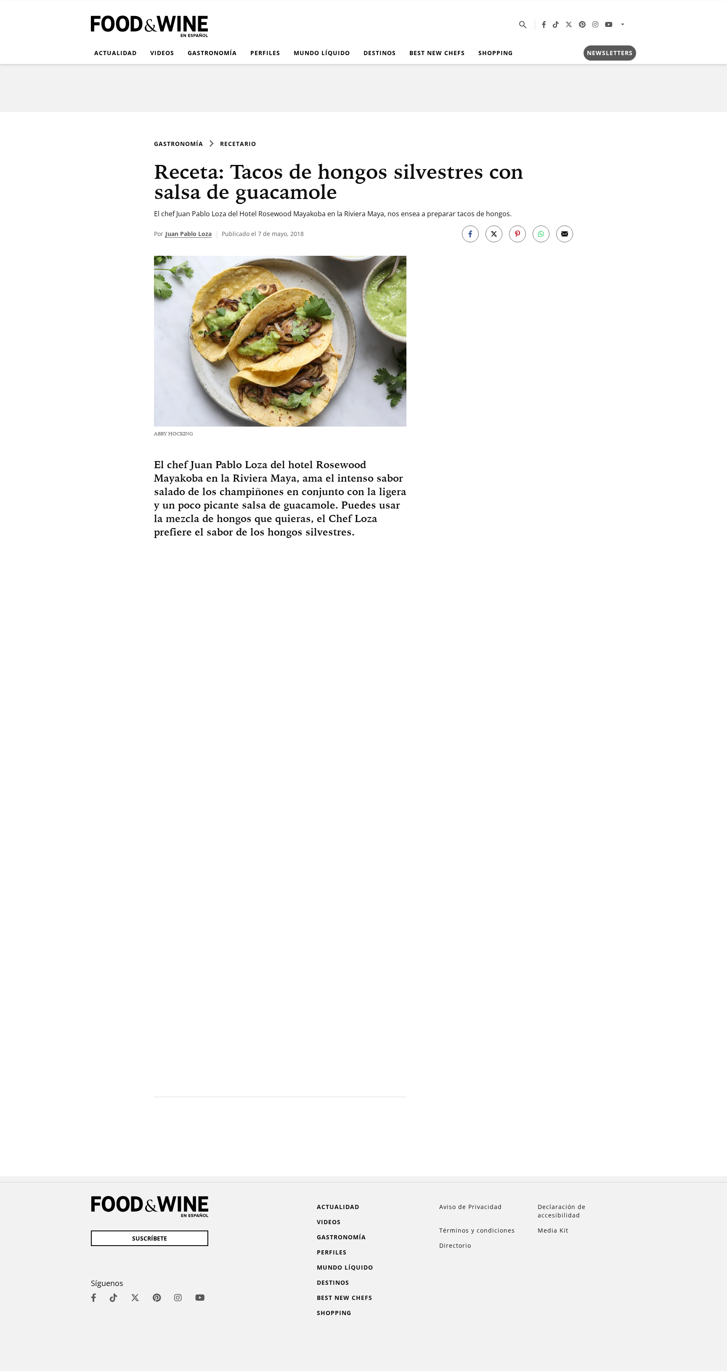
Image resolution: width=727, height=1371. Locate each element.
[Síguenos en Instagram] (595, 24)
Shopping (495, 53)
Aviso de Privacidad (470, 1207)
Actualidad (115, 53)
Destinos (380, 53)
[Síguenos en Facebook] (544, 24)
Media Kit (553, 1230)
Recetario (238, 144)
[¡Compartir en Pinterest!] (517, 233)
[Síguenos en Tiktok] (556, 24)
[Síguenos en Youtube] (609, 24)
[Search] (523, 24)
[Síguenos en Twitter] (568, 24)
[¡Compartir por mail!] (564, 233)
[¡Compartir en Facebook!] (470, 233)
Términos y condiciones (477, 1230)
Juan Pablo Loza (188, 234)
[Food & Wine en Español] (149, 24)
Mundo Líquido (322, 53)
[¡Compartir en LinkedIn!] (541, 233)
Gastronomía (212, 53)
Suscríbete (149, 1238)
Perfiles (265, 53)
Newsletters (610, 53)
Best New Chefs (437, 53)
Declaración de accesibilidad (562, 1211)
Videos (162, 53)
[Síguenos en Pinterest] (582, 24)
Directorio (455, 1245)
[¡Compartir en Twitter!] (494, 233)
